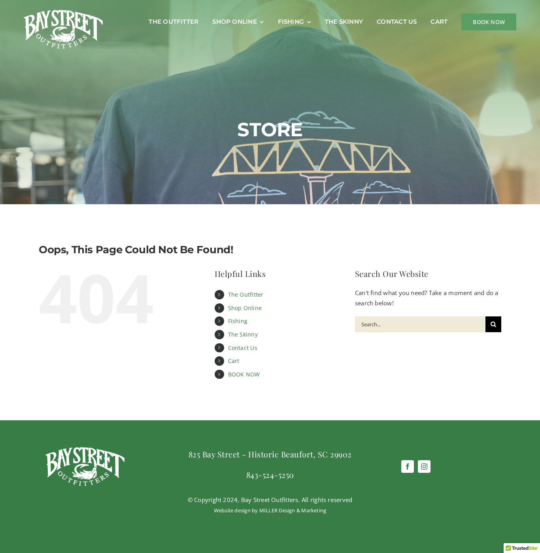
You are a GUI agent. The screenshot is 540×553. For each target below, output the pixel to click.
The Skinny (243, 334)
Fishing (238, 321)
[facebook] (407, 466)
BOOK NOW (244, 374)
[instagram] (424, 466)
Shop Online (245, 308)
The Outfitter (246, 294)
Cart (234, 361)
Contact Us (242, 348)
